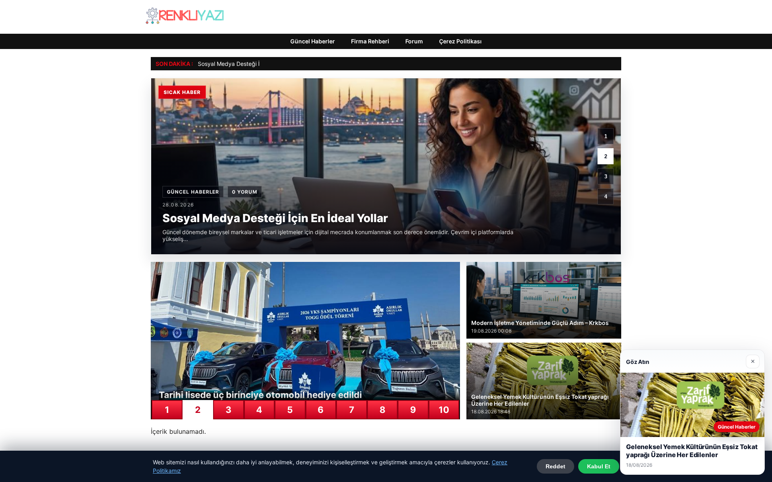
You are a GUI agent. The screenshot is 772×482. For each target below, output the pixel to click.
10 (444, 409)
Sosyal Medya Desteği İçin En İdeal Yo (248, 63)
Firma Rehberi (370, 41)
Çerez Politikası (460, 41)
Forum (414, 41)
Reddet (555, 466)
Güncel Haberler (312, 41)
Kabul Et (598, 466)
